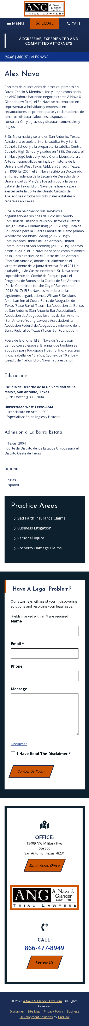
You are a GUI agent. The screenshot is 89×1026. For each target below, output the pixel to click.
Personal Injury (30, 537)
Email (47, 23)
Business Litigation (34, 528)
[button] (14, 22)
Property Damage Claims (39, 547)
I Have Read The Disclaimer (44, 754)
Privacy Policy (53, 1011)
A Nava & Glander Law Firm (42, 1001)
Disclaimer (19, 744)
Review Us (44, 962)
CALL (76, 23)
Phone (17, 666)
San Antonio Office (44, 865)
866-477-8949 (44, 948)
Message (19, 688)
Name (16, 621)
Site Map (34, 1011)
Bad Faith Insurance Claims (41, 518)
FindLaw (64, 1017)
